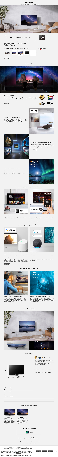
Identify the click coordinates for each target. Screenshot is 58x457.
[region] (29, 451)
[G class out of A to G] (40, 49)
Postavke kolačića (39, 451)
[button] (14, 53)
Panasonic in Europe (7, 0)
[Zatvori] (57, 451)
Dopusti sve (50, 451)
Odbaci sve (44, 451)
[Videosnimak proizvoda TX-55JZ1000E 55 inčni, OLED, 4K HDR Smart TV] (8, 53)
